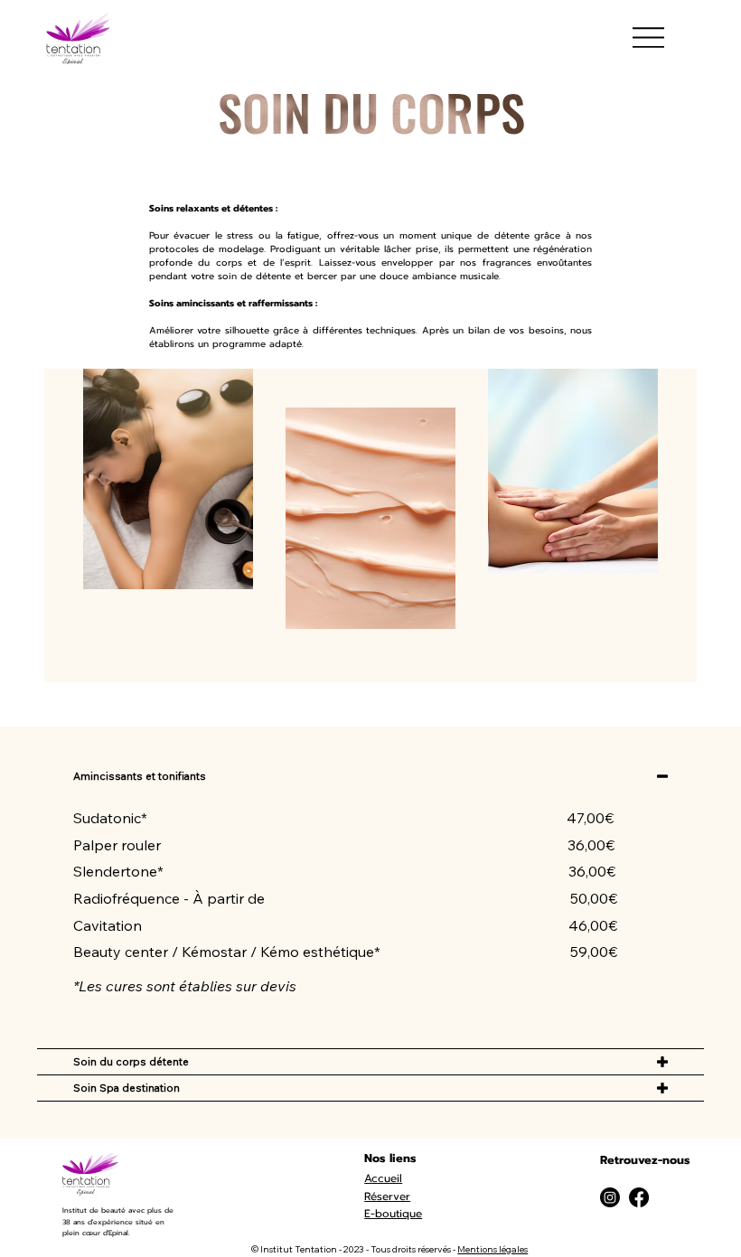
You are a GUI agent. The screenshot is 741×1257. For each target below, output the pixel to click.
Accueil (383, 1178)
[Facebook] (639, 1197)
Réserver (387, 1196)
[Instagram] (610, 1197)
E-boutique (393, 1213)
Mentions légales (492, 1249)
